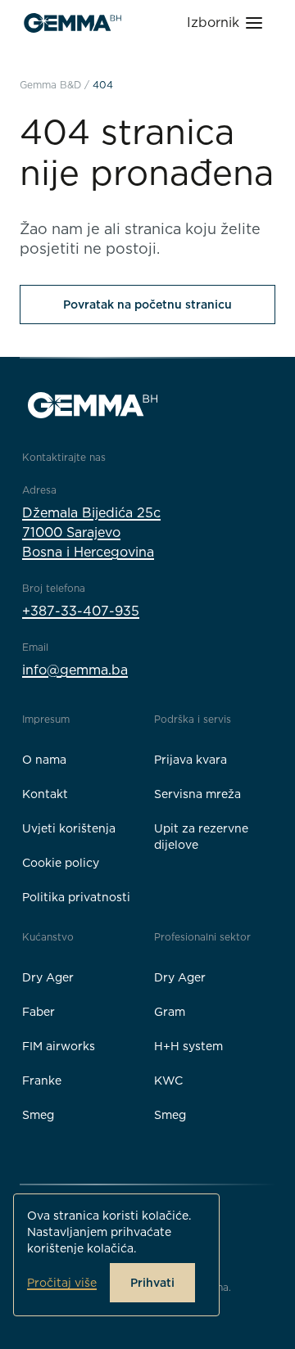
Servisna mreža (197, 794)
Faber (38, 1011)
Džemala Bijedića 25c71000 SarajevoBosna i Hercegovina (91, 532)
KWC (168, 1080)
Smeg (38, 1114)
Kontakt (45, 794)
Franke (41, 1080)
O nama (44, 759)
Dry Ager (48, 977)
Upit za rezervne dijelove (201, 836)
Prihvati (152, 1282)
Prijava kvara (190, 759)
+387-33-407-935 (80, 611)
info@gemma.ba (75, 670)
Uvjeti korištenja (69, 828)
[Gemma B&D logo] (72, 23)
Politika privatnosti (76, 897)
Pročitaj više (62, 1282)
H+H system (188, 1046)
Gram (169, 1011)
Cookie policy (60, 862)
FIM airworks (58, 1046)
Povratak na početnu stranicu (147, 304)
